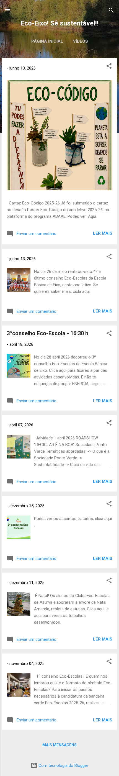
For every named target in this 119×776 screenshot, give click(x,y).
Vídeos (80, 41)
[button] (109, 67)
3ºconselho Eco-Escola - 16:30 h (47, 333)
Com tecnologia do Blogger (62, 765)
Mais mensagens (59, 745)
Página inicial (47, 41)
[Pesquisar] (111, 11)
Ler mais (102, 233)
